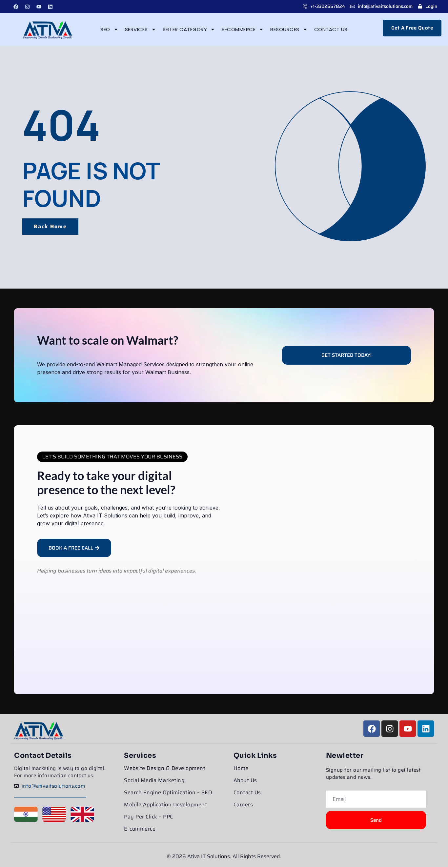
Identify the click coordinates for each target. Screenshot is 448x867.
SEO (105, 29)
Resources (284, 29)
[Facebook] (16, 6)
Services (136, 29)
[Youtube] (39, 6)
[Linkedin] (50, 6)
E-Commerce (238, 29)
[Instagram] (27, 6)
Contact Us (331, 29)
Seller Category (185, 29)
